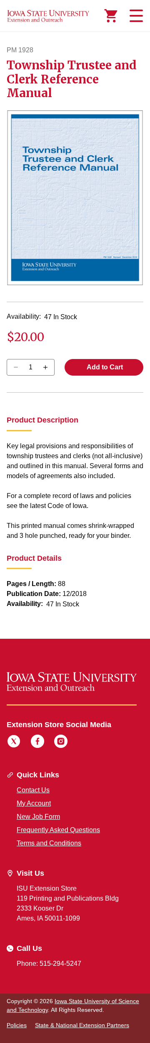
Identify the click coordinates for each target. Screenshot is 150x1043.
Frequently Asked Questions (58, 829)
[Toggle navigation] (135, 16)
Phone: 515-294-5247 (49, 963)
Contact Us (33, 790)
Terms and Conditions (49, 843)
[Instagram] (61, 742)
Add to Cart (104, 367)
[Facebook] (37, 742)
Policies (17, 1025)
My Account (34, 803)
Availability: (24, 316)
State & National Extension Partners (82, 1025)
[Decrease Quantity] (48, 367)
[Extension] (48, 16)
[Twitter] (14, 742)
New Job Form (38, 816)
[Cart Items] (111, 15)
